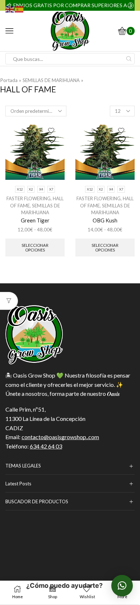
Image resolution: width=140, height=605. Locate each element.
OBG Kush (105, 220)
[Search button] (128, 58)
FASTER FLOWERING (28, 198)
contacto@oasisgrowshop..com (60, 436)
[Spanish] (19, 8)
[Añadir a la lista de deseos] (52, 135)
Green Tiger (35, 220)
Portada (9, 80)
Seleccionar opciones (35, 247)
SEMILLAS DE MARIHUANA (51, 80)
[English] (10, 8)
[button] (122, 585)
